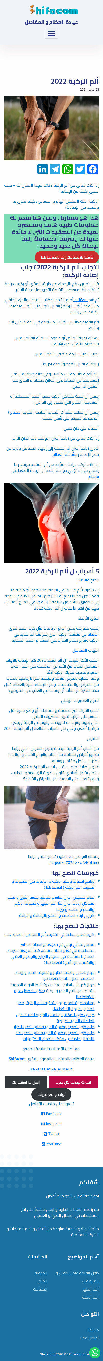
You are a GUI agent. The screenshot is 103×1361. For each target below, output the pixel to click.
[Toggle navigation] (51, 34)
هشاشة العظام (65, 454)
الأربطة (93, 634)
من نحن (93, 1330)
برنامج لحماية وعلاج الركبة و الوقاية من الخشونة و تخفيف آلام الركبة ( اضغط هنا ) (53, 884)
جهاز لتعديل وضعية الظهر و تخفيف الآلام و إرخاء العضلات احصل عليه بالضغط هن (55, 975)
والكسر (84, 580)
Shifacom (17, 1059)
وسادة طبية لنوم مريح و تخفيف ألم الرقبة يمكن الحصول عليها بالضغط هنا (55, 1005)
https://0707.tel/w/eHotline (74, 862)
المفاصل (79, 650)
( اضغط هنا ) (14, 934)
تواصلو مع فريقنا (52, 1094)
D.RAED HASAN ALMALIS (52, 1069)
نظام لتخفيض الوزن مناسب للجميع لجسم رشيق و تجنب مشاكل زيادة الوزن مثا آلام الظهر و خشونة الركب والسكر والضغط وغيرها (51, 903)
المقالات (40, 1289)
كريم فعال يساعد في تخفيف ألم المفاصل (59, 934)
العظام (15, 412)
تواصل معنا (89, 1338)
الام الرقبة (90, 1297)
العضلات (81, 300)
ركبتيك (94, 476)
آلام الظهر (90, 1289)
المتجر (43, 1281)
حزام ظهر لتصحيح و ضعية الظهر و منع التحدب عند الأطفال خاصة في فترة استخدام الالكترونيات (55, 1035)
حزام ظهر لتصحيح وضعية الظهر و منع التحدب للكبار (54, 1026)
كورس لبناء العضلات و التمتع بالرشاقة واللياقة (56, 915)
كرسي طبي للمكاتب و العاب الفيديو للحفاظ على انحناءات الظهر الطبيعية (55, 1017)
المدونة (41, 1273)
